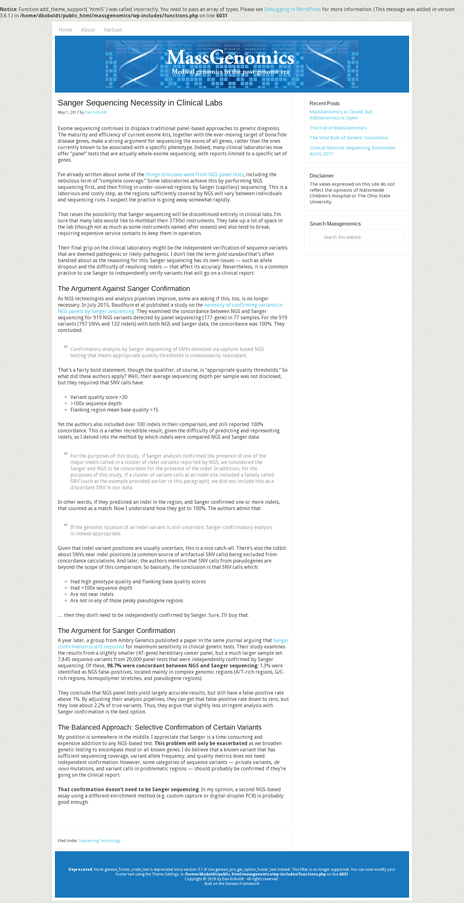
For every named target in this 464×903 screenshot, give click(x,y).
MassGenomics (232, 64)
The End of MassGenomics (338, 128)
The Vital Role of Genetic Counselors (349, 138)
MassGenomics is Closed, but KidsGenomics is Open (341, 115)
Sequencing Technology (99, 841)
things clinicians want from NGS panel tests (195, 175)
